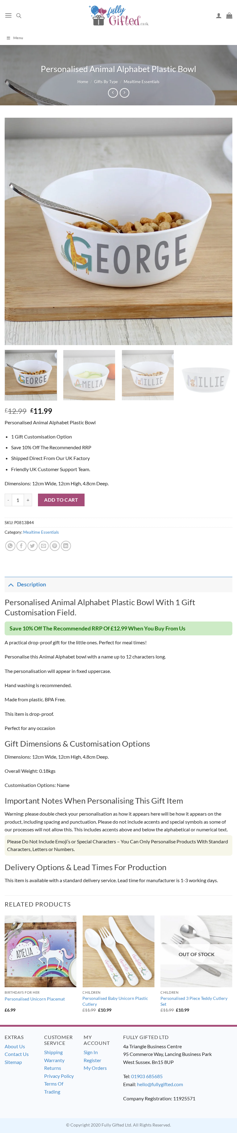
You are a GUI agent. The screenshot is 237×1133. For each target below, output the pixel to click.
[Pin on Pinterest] (55, 546)
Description (31, 584)
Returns (52, 1068)
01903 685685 (147, 1076)
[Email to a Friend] (44, 546)
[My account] (219, 15)
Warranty (54, 1060)
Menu (18, 37)
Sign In (91, 1052)
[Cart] (229, 15)
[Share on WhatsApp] (10, 546)
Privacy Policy (59, 1076)
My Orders (95, 1068)
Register (92, 1060)
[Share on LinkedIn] (66, 546)
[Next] (220, 231)
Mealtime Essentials (142, 81)
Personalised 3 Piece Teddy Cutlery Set (193, 1001)
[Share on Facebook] (21, 546)
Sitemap (13, 1062)
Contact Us (17, 1054)
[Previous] (17, 231)
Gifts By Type (106, 81)
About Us (15, 1046)
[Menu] (8, 15)
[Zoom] (13, 338)
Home (82, 81)
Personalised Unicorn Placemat (35, 998)
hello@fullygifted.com (160, 1084)
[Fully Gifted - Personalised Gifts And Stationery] (118, 15)
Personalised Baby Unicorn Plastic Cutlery (115, 1001)
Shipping (53, 1052)
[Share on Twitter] (32, 546)
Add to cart (61, 500)
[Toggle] (11, 584)
